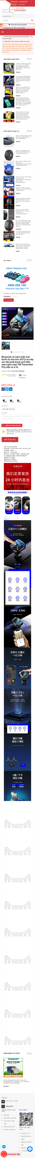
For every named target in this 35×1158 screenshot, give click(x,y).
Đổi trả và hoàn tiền (9, 1127)
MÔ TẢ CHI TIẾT (10, 439)
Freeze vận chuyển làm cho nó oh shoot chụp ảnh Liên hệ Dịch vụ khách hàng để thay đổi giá (23, 246)
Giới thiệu (6, 1115)
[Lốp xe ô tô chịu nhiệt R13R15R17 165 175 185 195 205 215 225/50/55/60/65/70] (9, 214)
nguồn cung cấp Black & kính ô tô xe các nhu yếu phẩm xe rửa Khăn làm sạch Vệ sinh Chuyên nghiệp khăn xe (23, 89)
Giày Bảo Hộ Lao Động (26, 1137)
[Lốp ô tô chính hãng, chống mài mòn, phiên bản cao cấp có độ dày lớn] (9, 141)
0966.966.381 (9, 1106)
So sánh (23, 4)
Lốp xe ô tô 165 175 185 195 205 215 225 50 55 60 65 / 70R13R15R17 (23, 189)
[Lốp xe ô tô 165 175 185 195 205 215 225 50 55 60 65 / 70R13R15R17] (9, 192)
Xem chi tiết (8, 300)
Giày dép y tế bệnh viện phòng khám (15, 293)
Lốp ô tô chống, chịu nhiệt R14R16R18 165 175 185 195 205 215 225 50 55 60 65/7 (23, 200)
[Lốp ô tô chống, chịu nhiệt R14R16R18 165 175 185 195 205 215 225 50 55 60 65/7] (9, 203)
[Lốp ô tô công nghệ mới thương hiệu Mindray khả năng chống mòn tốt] (9, 155)
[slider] (4, 374)
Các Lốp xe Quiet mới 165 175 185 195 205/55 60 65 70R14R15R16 (23, 233)
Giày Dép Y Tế (25, 1133)
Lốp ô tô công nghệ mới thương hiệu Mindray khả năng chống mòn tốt (23, 152)
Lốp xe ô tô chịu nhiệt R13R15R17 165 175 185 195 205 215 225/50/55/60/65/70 (22, 212)
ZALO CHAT (23, 1110)
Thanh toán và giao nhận (9, 1122)
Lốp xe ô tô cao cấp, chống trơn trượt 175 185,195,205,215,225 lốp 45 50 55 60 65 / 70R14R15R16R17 (23, 179)
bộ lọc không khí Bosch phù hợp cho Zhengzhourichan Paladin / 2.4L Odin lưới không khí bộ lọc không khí (16, 1081)
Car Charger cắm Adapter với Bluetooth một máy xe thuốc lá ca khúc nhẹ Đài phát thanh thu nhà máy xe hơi (23, 79)
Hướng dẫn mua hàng (10, 1118)
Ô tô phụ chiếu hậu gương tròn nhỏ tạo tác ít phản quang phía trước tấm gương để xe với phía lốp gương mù (23, 66)
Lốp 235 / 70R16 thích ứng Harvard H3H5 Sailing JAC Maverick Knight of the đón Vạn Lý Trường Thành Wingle (23, 223)
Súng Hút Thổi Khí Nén (26, 1143)
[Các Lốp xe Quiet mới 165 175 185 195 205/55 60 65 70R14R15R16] (9, 236)
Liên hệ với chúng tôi (9, 1129)
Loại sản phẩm (7, 16)
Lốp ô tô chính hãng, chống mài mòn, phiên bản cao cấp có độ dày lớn (23, 137)
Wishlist (15, 4)
